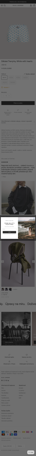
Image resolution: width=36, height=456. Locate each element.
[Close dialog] (34, 218)
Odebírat (9, 232)
